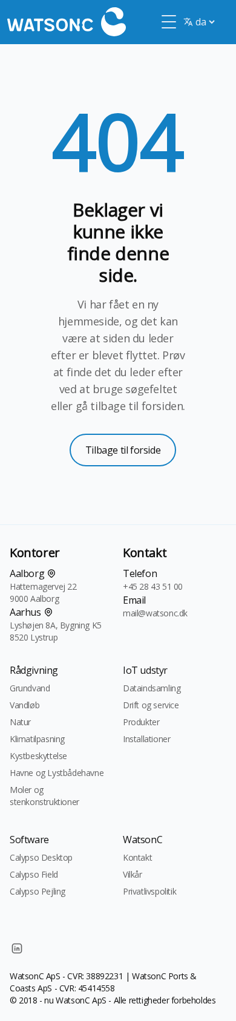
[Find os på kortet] (51, 573)
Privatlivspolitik (149, 891)
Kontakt (137, 857)
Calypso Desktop (41, 857)
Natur (20, 722)
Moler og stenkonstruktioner (44, 795)
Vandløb (24, 705)
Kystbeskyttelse (38, 756)
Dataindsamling (151, 688)
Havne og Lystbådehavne (56, 772)
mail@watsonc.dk (155, 613)
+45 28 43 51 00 (153, 586)
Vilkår (132, 874)
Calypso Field (34, 874)
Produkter (141, 722)
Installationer (146, 739)
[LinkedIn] (17, 948)
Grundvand (30, 688)
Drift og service (151, 705)
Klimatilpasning (37, 739)
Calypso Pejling (37, 891)
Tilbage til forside (122, 450)
